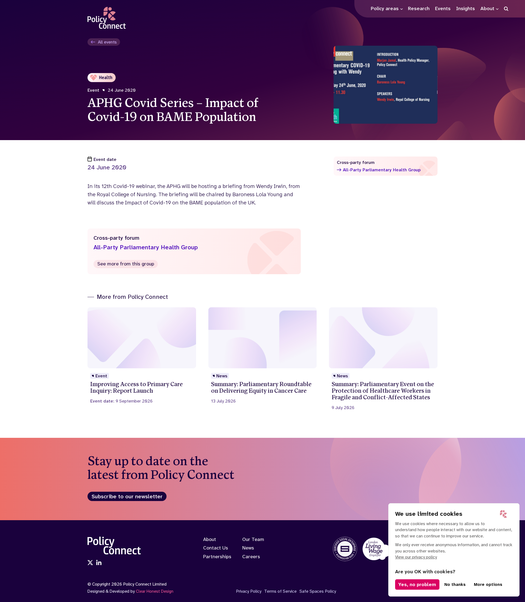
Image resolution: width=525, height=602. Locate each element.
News (248, 548)
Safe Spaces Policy (317, 591)
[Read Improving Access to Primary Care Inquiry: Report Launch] (142, 355)
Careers (251, 556)
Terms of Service (280, 591)
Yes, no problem (417, 584)
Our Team (253, 539)
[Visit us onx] (90, 563)
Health (105, 77)
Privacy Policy (248, 591)
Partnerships (217, 556)
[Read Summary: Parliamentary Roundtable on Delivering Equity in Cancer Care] (262, 355)
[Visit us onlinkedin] (99, 563)
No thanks (455, 584)
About (209, 539)
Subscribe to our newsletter (127, 496)
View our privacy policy (416, 557)
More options (488, 584)
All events (107, 42)
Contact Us (215, 548)
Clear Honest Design (154, 591)
